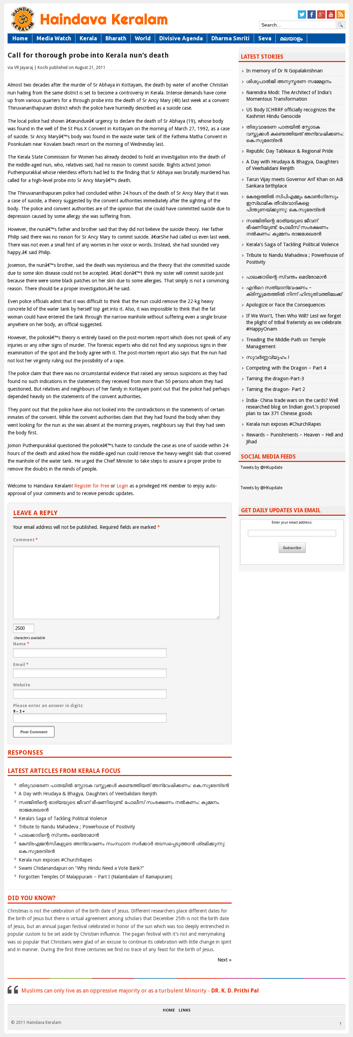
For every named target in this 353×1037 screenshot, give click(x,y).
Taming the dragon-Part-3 (275, 378)
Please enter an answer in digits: (48, 705)
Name (21, 644)
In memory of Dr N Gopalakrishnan (284, 70)
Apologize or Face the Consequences (285, 305)
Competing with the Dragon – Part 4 (286, 368)
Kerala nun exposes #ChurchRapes (55, 860)
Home (20, 38)
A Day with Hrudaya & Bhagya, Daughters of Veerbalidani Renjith (88, 793)
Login (122, 486)
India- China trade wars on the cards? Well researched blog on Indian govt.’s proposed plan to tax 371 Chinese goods (293, 406)
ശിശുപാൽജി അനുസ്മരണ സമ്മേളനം (288, 81)
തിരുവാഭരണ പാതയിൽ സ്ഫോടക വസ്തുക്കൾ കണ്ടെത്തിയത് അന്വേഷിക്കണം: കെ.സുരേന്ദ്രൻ (124, 785)
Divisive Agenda (181, 38)
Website (21, 685)
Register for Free (91, 486)
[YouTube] (331, 17)
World (143, 38)
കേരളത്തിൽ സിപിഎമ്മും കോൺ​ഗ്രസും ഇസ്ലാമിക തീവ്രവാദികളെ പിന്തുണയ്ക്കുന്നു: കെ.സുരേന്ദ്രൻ (292, 203)
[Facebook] (311, 17)
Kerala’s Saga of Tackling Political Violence (63, 818)
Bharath (115, 38)
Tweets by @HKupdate (261, 467)
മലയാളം (291, 38)
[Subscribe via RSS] (340, 17)
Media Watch (54, 38)
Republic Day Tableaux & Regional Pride (289, 151)
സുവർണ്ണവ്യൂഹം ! (267, 357)
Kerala (88, 38)
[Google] (321, 17)
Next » (225, 960)
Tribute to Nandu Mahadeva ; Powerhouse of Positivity (77, 826)
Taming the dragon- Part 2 (275, 389)
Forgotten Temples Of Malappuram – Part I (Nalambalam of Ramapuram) (95, 876)
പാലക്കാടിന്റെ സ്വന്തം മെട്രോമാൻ (59, 835)
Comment (25, 539)
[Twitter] (302, 17)
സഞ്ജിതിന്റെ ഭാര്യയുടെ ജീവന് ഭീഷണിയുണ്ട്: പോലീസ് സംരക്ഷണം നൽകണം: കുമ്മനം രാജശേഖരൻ (287, 227)
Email (21, 664)
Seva (264, 38)
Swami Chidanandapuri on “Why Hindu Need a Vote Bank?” (81, 868)
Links (185, 1010)
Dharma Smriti (230, 38)
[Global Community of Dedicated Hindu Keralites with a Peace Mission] (89, 31)
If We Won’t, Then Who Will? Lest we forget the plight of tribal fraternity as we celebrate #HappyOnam (293, 322)
